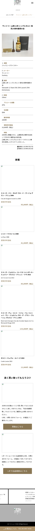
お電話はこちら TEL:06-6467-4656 (18, 529)
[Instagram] (16, 517)
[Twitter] (19, 517)
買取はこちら (17, 426)
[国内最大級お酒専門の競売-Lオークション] (17, 3)
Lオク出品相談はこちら (17, 471)
